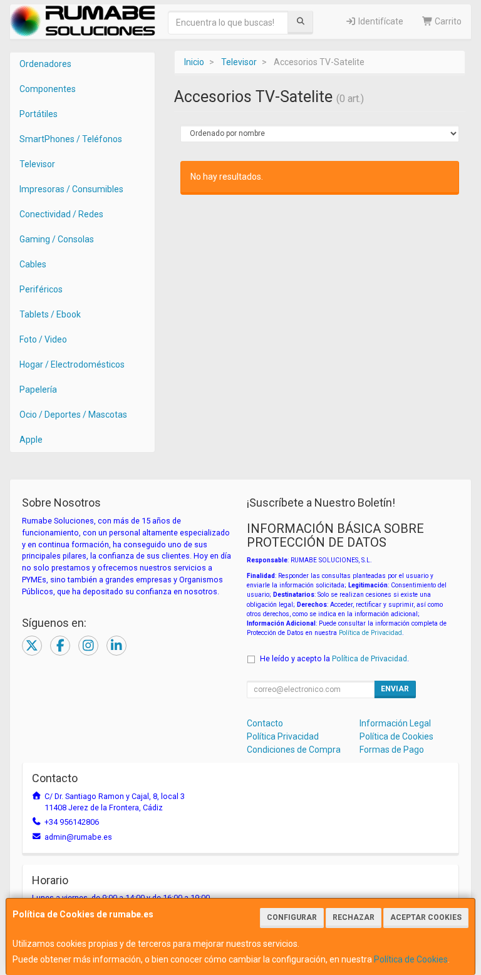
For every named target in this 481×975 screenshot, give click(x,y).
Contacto (265, 723)
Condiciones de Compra (294, 750)
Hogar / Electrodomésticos (72, 364)
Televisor (37, 164)
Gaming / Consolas (56, 239)
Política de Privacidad (370, 632)
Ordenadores (45, 64)
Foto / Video (43, 339)
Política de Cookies (411, 959)
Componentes (47, 89)
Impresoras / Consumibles (71, 189)
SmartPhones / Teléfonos (70, 139)
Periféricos (41, 289)
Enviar (395, 688)
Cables (32, 264)
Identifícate (379, 21)
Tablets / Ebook (50, 314)
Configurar (292, 917)
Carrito (447, 21)
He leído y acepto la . (334, 658)
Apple (31, 440)
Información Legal (395, 723)
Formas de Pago (391, 750)
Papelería (38, 389)
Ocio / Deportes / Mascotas (73, 415)
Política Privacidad (283, 736)
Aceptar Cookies (426, 917)
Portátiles (38, 114)
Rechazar (354, 917)
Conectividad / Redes (61, 214)
